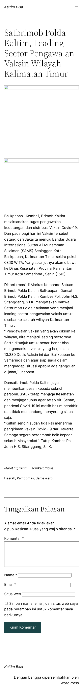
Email (10, 584)
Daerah (9, 478)
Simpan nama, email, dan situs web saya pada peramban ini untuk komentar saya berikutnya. (41, 609)
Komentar (14, 538)
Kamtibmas (25, 478)
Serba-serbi (44, 478)
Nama (10, 575)
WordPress (69, 683)
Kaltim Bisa (13, 7)
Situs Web (12, 594)
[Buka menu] (76, 7)
